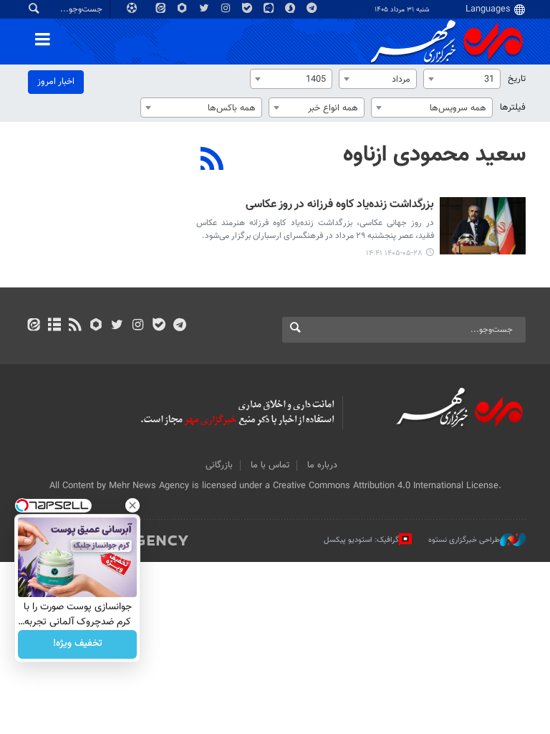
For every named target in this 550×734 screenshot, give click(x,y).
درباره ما (322, 465)
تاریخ (517, 79)
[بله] (159, 326)
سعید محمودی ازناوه (434, 155)
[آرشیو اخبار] (54, 326)
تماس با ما (270, 465)
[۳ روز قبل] (483, 225)
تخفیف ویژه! (77, 644)
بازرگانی (219, 465)
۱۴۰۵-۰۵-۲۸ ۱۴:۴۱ (394, 253)
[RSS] (212, 160)
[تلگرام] (179, 326)
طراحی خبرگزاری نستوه (464, 540)
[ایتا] (33, 326)
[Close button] (132, 505)
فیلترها (513, 107)
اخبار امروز (55, 82)
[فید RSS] (75, 326)
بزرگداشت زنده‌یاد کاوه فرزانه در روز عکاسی (340, 205)
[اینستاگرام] (138, 326)
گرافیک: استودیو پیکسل (361, 540)
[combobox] (462, 79)
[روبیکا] (96, 326)
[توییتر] (117, 326)
